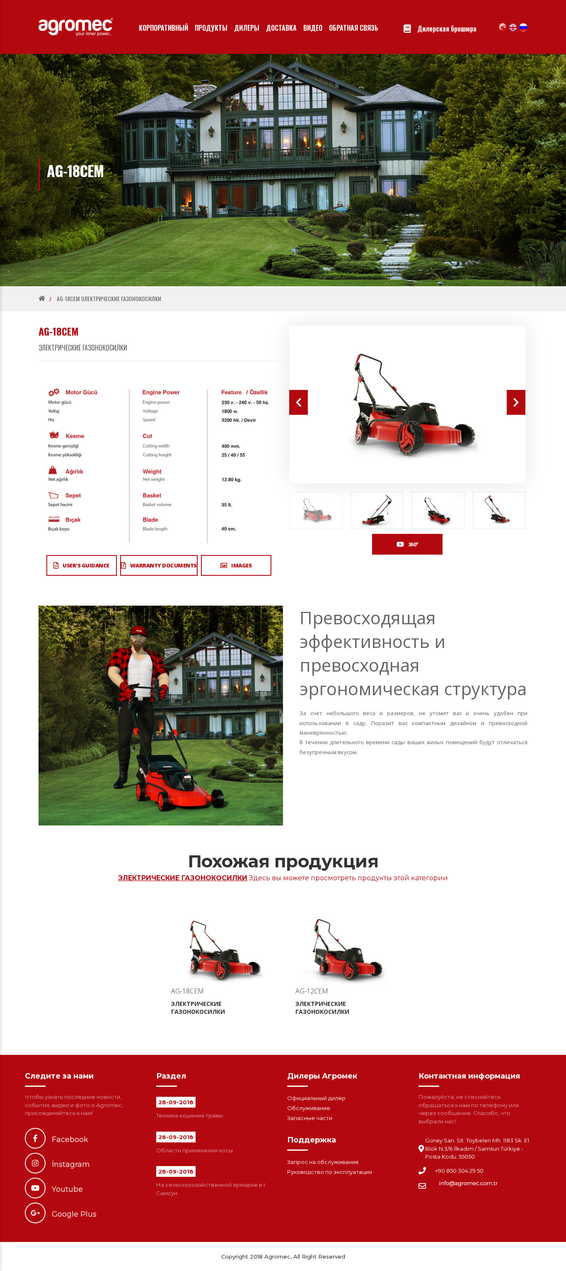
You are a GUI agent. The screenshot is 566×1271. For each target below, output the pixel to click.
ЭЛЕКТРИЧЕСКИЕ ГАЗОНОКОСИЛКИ (109, 298)
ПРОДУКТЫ (211, 28)
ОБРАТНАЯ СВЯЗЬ (353, 28)
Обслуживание (308, 1108)
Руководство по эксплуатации (329, 1172)
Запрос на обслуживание (323, 1162)
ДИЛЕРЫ (246, 28)
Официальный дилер (316, 1098)
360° (413, 544)
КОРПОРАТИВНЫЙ (163, 28)
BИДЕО (312, 28)
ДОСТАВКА (281, 28)
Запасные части (309, 1118)
